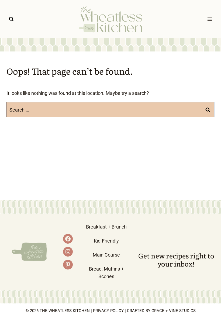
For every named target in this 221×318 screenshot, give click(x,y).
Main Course (106, 255)
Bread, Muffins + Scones (106, 272)
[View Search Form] (11, 19)
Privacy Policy (108, 310)
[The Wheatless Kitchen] (110, 19)
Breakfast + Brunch (106, 227)
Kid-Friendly (106, 241)
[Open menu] (210, 19)
